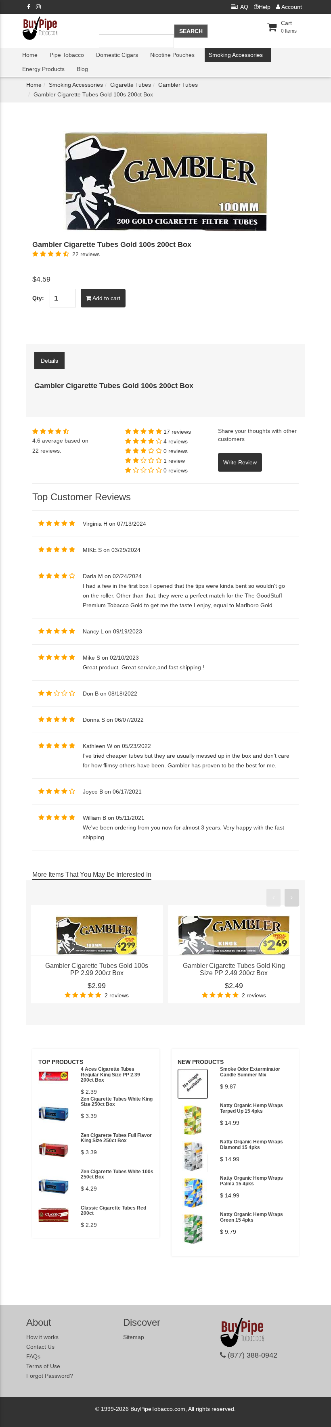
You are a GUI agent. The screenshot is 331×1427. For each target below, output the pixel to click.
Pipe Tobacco (67, 55)
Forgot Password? (49, 1376)
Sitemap (133, 1337)
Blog (82, 69)
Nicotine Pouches (172, 55)
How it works (42, 1337)
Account (291, 7)
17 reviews (177, 431)
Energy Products (43, 69)
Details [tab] (49, 360)
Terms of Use (43, 1366)
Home (30, 55)
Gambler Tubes (178, 84)
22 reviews (86, 254)
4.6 (36, 440)
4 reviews (175, 441)
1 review (174, 461)
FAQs (33, 1356)
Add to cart (105, 298)
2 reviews (117, 995)
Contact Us (40, 1346)
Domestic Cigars (117, 55)
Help (264, 7)
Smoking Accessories (236, 55)
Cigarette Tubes (130, 84)
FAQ (242, 7)
